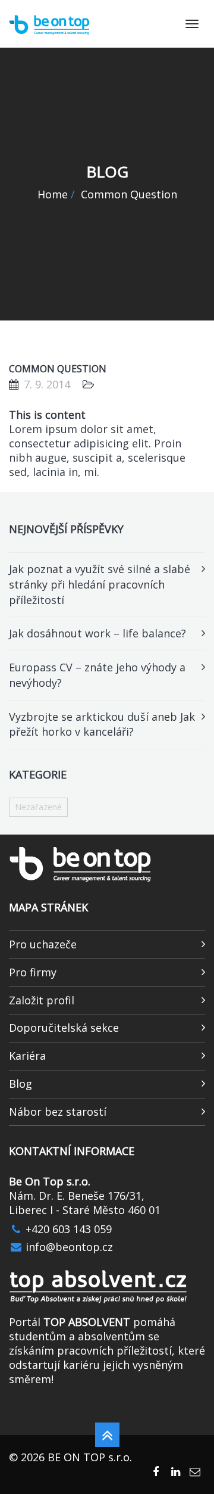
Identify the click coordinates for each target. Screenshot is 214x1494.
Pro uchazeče (43, 944)
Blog (20, 1083)
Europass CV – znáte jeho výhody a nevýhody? (97, 675)
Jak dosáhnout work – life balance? (97, 633)
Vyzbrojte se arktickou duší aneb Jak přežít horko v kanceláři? (102, 724)
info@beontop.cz (68, 1247)
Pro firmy (32, 972)
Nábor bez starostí (57, 1111)
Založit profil (41, 1000)
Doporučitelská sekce (64, 1027)
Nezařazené (38, 807)
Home (52, 194)
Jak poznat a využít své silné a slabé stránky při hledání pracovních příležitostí (99, 584)
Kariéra (27, 1055)
